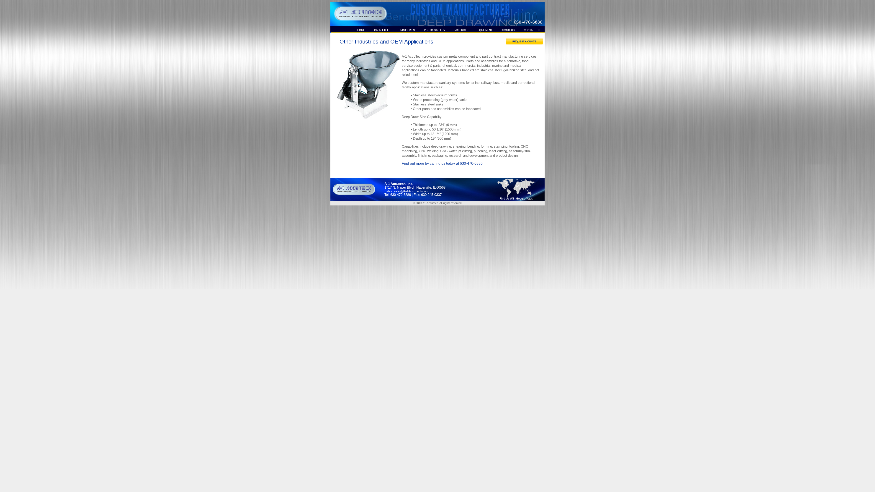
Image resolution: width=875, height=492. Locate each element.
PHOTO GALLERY (434, 30)
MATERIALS (461, 30)
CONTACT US (532, 30)
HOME (361, 30)
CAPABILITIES (382, 30)
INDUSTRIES (407, 30)
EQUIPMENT (485, 30)
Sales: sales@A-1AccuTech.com (406, 191)
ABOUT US (508, 30)
